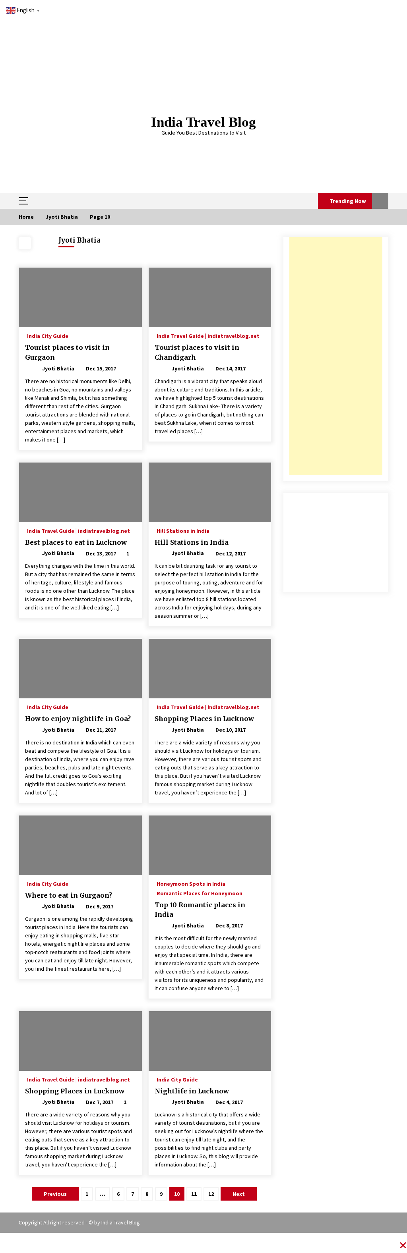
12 (211, 1193)
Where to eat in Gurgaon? (68, 895)
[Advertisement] (335, 356)
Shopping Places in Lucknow (204, 719)
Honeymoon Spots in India (191, 883)
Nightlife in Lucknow (192, 1091)
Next (239, 1193)
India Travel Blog (203, 122)
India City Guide (47, 335)
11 (194, 1193)
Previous (55, 1193)
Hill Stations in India (183, 530)
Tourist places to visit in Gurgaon (67, 352)
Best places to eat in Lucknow (76, 542)
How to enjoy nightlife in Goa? (78, 719)
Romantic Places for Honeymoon (199, 893)
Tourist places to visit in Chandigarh (197, 352)
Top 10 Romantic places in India (200, 910)
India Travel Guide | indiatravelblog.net (208, 335)
